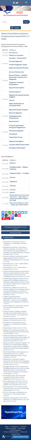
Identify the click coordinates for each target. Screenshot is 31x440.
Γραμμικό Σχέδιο (15, 173)
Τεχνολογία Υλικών (15, 137)
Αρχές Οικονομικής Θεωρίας (19, 68)
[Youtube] (17, 3)
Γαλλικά (13, 186)
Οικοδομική (13, 134)
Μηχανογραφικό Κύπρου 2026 (11, 328)
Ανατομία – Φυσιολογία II (17, 58)
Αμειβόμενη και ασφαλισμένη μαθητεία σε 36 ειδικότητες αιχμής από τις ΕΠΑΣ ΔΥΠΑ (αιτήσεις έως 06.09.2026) (16, 331)
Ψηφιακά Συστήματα (16, 141)
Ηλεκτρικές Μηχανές (16, 131)
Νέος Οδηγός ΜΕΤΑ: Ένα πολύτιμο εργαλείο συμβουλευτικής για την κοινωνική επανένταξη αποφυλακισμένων (16, 388)
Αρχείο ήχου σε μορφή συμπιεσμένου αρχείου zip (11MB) (19, 198)
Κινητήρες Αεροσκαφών (17, 148)
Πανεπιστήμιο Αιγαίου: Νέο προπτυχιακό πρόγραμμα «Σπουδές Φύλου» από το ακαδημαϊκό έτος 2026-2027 (14, 377)
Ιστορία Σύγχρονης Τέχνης (18, 64)
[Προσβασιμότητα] (3, 436)
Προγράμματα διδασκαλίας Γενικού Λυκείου (15, 228)
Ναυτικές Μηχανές (15, 113)
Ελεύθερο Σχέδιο (15, 167)
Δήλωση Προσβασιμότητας (11, 431)
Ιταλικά (12, 177)
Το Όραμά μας (14, 426)
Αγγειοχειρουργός (15, 233)
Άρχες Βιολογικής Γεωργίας (18, 110)
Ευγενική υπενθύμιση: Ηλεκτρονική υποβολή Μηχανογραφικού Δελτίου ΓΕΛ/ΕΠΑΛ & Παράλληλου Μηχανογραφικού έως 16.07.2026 (16, 258)
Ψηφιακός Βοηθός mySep (20, 437)
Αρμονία (12, 192)
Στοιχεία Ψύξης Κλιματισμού (19, 145)
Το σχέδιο (25, 173)
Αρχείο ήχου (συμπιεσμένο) (19, 204)
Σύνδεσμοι (23, 426)
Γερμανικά (13, 181)
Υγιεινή (11, 100)
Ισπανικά (13, 189)
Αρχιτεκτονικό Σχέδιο (16, 88)
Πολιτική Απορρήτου (15, 430)
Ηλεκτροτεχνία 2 (15, 92)
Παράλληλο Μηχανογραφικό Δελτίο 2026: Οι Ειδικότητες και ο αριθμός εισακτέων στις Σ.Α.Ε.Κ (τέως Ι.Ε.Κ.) (16, 399)
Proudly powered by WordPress (11, 436)
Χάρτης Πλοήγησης (11, 428)
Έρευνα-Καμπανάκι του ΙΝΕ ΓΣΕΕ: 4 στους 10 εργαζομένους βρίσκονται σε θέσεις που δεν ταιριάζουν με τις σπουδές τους (15, 382)
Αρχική (7, 426)
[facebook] (14, 3)
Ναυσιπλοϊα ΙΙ (14, 121)
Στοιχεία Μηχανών (15, 61)
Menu (17, 28)
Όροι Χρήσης (21, 428)
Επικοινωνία (24, 431)
